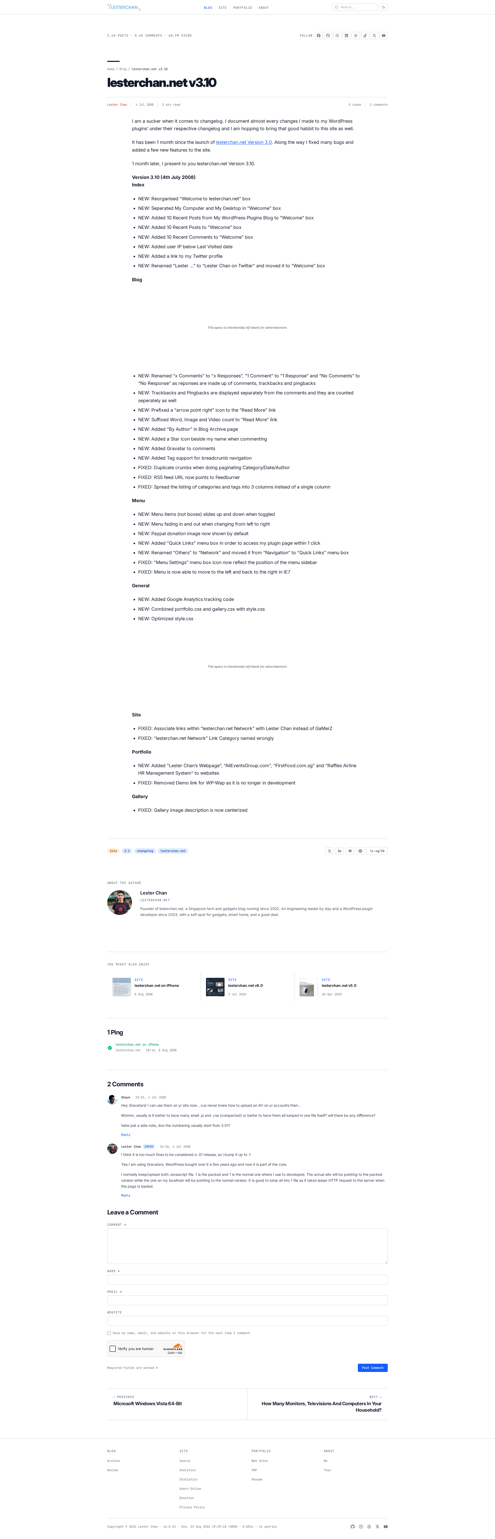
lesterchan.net (173, 851)
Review (112, 1470)
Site (223, 8)
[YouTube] (384, 35)
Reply (125, 1135)
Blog (208, 8)
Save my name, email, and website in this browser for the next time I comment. (182, 1333)
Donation (186, 1498)
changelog (145, 851)
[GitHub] (328, 35)
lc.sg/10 (377, 851)
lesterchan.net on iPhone (137, 1044)
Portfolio (242, 8)
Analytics (187, 1470)
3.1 (127, 851)
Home (110, 69)
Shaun (125, 1097)
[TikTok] (365, 35)
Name (113, 1271)
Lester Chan (117, 105)
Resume (257, 1479)
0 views (355, 105)
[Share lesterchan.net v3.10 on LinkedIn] (340, 851)
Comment (116, 1225)
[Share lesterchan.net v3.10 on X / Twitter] (329, 851)
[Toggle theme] (384, 7)
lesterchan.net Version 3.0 (244, 142)
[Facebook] (319, 35)
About (263, 8)
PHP (254, 1470)
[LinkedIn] (346, 35)
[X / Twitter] (374, 35)
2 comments (379, 105)
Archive (113, 1461)
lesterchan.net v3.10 (161, 82)
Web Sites (260, 1461)
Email (114, 1292)
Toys (327, 1470)
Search (184, 1461)
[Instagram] (337, 35)
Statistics (188, 1479)
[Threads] (356, 35)
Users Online (190, 1489)
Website (114, 1312)
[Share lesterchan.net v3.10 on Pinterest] (360, 851)
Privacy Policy (192, 1507)
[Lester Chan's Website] (124, 7)
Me (325, 1461)
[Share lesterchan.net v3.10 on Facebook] (350, 851)
